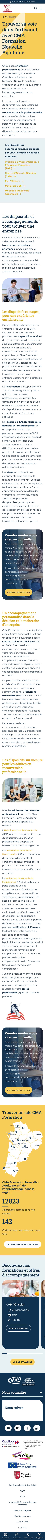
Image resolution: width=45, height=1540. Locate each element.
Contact (22, 1527)
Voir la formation (20, 1328)
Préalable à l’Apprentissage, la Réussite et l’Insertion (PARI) (22, 165)
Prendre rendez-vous (18, 592)
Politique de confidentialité (22, 1485)
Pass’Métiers (12, 181)
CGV (22, 1496)
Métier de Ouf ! (13, 186)
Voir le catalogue (22, 1362)
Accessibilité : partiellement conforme (22, 1503)
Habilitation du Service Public (21, 830)
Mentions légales (22, 1510)
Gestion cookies (22, 1516)
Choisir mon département (24, 2)
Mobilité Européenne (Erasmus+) (17, 192)
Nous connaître (14, 1392)
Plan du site (22, 1522)
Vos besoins (10, 17)
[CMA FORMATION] (7, 8)
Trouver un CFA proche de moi (22, 1244)
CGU (22, 1491)
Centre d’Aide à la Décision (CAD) (20, 175)
